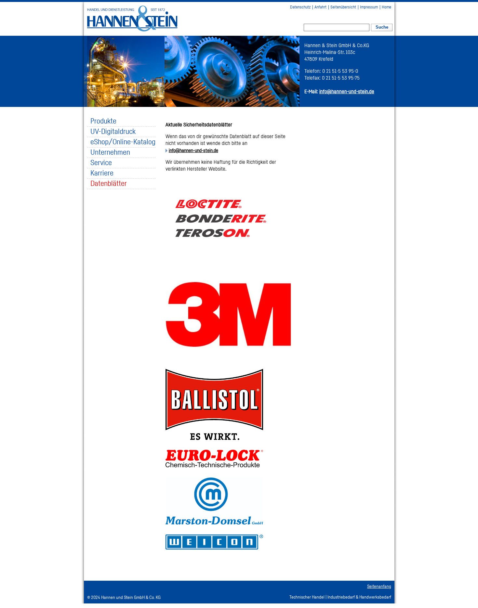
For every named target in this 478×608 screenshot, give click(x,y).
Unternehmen (110, 152)
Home (386, 7)
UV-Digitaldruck (113, 132)
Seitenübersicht (343, 7)
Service (101, 163)
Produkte (103, 121)
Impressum (369, 7)
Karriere (101, 173)
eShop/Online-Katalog (122, 142)
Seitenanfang (379, 586)
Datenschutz (300, 7)
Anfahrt (320, 7)
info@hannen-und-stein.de (193, 150)
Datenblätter (108, 184)
